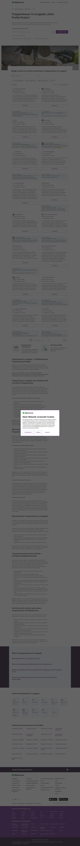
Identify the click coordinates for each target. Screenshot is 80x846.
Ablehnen (38, 432)
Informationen (37, 425)
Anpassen (47, 432)
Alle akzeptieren (28, 432)
